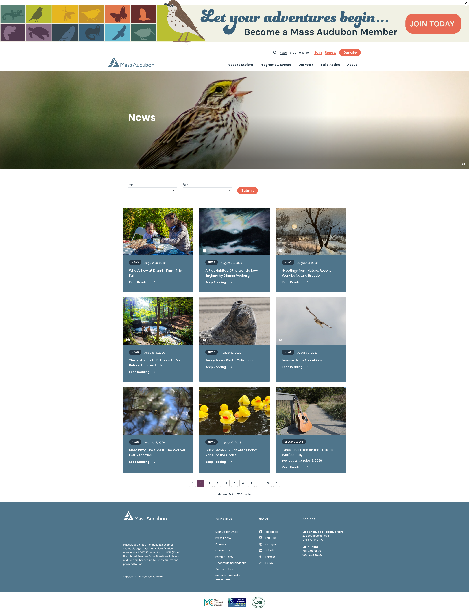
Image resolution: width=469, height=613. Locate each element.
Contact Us (222, 550)
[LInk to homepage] (131, 62)
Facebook (271, 532)
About (352, 65)
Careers (220, 544)
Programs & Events (275, 65)
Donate (350, 52)
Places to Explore (239, 65)
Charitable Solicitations (230, 563)
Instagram (272, 544)
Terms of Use (224, 569)
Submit (247, 190)
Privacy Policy (224, 557)
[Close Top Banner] (466, 3)
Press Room (223, 538)
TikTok (269, 563)
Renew (330, 52)
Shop (292, 52)
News (283, 52)
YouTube (271, 538)
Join (318, 52)
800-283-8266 (312, 555)
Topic (131, 184)
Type (185, 184)
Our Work (305, 65)
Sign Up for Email (226, 532)
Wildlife (304, 52)
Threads (270, 557)
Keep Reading (139, 282)
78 (268, 483)
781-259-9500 (311, 551)
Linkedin (270, 550)
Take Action (330, 65)
